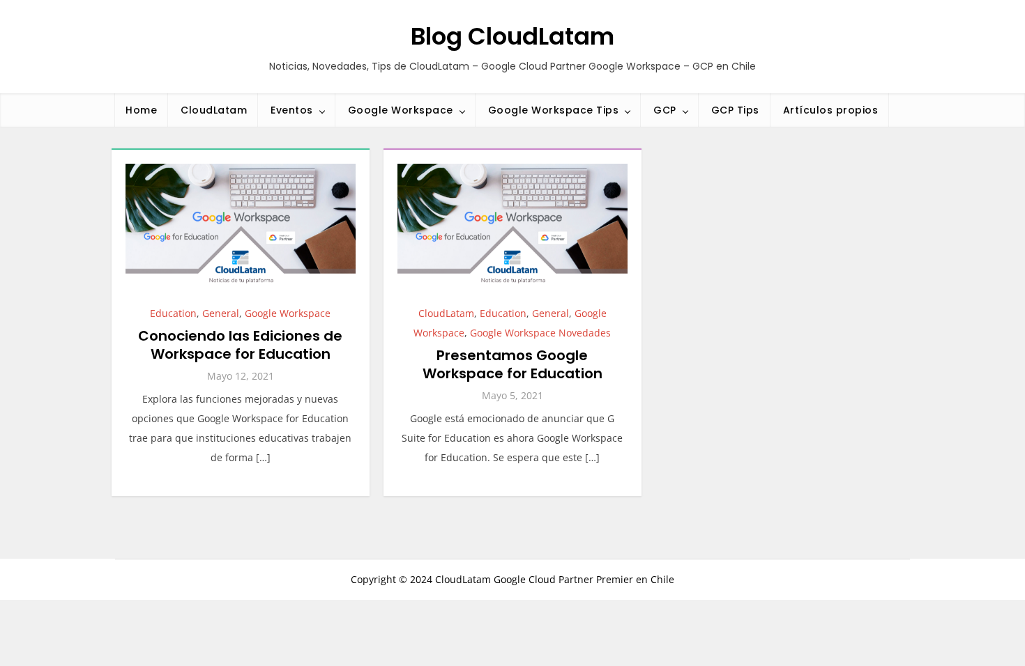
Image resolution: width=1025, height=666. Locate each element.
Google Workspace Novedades (540, 332)
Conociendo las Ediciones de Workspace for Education (240, 345)
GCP (664, 110)
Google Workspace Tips (553, 110)
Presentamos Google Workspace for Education (512, 364)
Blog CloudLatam (512, 36)
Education (173, 313)
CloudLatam (214, 110)
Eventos (292, 110)
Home (141, 110)
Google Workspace (400, 110)
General (220, 313)
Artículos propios (831, 110)
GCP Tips (735, 110)
